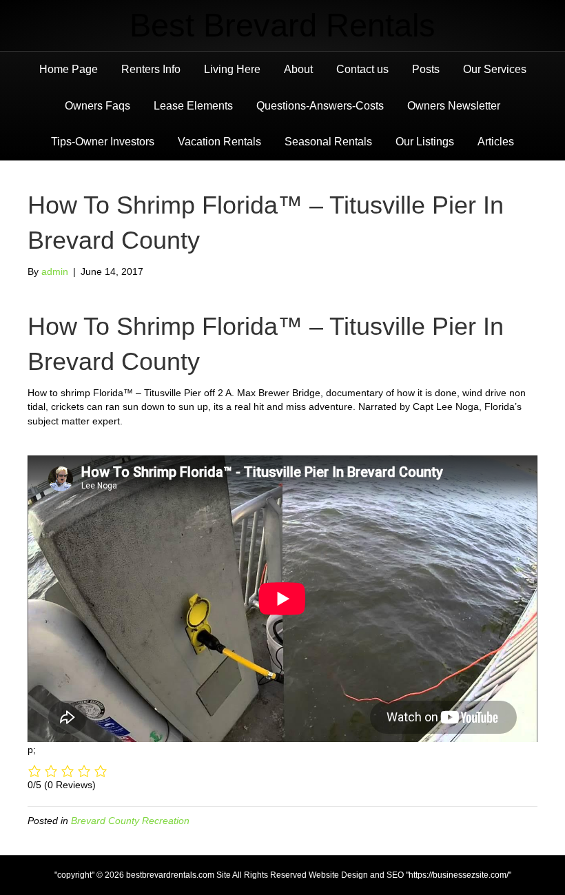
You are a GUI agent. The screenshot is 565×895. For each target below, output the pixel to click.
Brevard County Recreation (130, 820)
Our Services (494, 69)
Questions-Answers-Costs (320, 106)
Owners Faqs (97, 106)
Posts (426, 69)
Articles (495, 141)
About (298, 69)
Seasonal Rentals (328, 141)
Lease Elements (193, 106)
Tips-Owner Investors (102, 141)
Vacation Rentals (219, 141)
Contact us (362, 69)
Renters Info (151, 69)
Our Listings (424, 141)
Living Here (232, 69)
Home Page (68, 69)
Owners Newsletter (453, 106)
